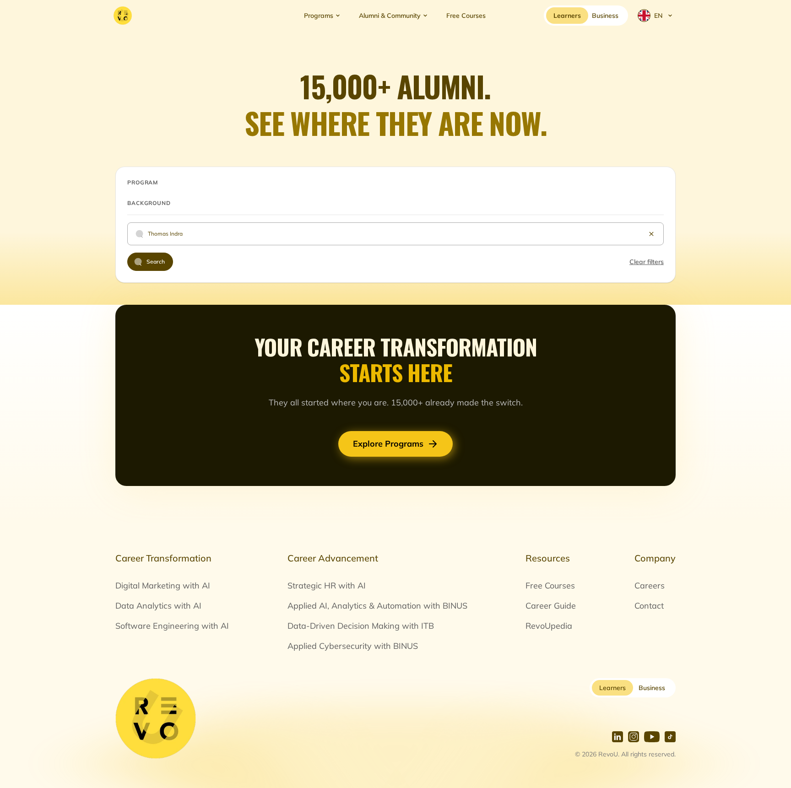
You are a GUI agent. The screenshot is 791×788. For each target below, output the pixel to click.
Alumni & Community (390, 15)
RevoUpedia (549, 626)
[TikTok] (670, 736)
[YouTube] (652, 736)
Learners (612, 688)
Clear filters (646, 262)
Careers (649, 585)
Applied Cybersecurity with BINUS (352, 646)
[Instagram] (633, 736)
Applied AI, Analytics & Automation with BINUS (377, 605)
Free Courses (466, 15)
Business (652, 688)
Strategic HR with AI (326, 585)
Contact (649, 605)
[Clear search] (651, 233)
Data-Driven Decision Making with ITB (360, 626)
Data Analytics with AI (158, 605)
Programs (318, 15)
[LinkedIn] (617, 736)
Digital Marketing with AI (162, 585)
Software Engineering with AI (172, 626)
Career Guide (551, 605)
